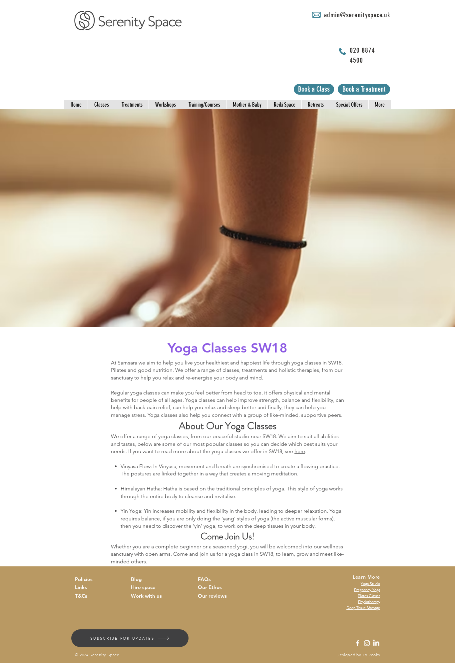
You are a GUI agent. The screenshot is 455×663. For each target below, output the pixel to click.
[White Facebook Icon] (357, 643)
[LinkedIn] (376, 643)
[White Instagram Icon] (367, 643)
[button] (76, 104)
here (299, 451)
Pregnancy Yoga (367, 590)
